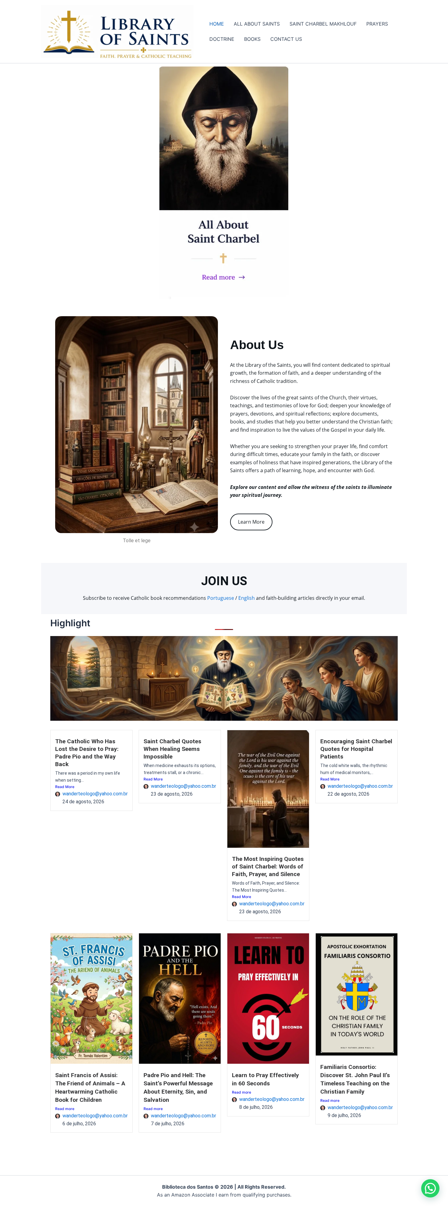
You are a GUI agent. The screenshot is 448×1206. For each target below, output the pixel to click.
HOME (216, 24)
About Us (257, 345)
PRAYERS (377, 24)
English (246, 598)
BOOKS (252, 39)
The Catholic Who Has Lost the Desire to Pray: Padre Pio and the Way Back (87, 753)
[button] (430, 1188)
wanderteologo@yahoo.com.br (95, 794)
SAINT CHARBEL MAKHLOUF (323, 24)
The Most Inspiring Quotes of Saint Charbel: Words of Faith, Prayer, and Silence (268, 866)
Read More (64, 786)
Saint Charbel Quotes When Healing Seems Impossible (172, 749)
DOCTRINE (221, 39)
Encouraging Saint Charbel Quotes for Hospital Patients (356, 749)
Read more (64, 1108)
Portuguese (220, 598)
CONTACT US (286, 39)
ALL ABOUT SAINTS (257, 24)
